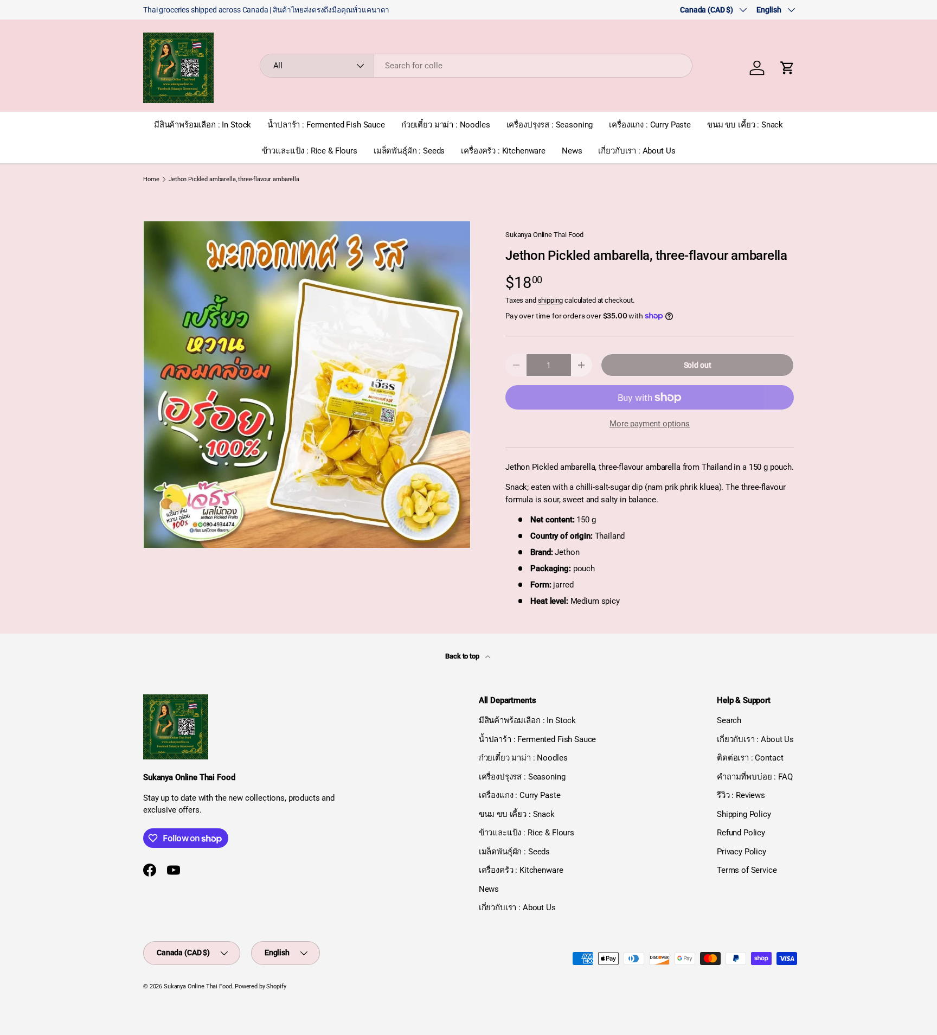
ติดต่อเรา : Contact (750, 758)
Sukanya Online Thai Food (544, 235)
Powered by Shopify (260, 986)
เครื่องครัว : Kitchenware (503, 151)
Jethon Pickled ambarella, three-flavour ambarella (234, 179)
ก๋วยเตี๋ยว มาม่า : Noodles (445, 125)
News (572, 151)
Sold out (697, 365)
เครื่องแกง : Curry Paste (650, 125)
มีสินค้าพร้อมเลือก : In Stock (202, 125)
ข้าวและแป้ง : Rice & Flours (309, 151)
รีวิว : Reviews (741, 795)
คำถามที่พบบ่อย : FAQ (755, 777)
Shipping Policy (744, 814)
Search (729, 720)
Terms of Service (747, 870)
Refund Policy (741, 833)
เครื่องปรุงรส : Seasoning (549, 125)
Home (151, 179)
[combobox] (476, 65)
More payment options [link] (649, 424)
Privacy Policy (741, 852)
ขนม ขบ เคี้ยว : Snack (745, 125)
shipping (550, 300)
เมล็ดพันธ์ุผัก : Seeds (409, 151)
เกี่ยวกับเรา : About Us (636, 151)
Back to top (462, 656)
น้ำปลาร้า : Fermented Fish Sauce (326, 125)
